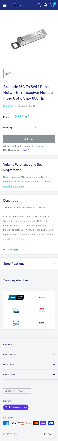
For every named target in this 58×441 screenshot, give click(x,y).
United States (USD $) (14, 390)
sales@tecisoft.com (13, 185)
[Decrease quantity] (18, 127)
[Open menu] (4, 5)
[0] (52, 5)
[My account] (45, 5)
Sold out (29, 139)
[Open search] (39, 5)
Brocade (8, 105)
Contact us (36, 181)
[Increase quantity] (35, 127)
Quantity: (8, 127)
